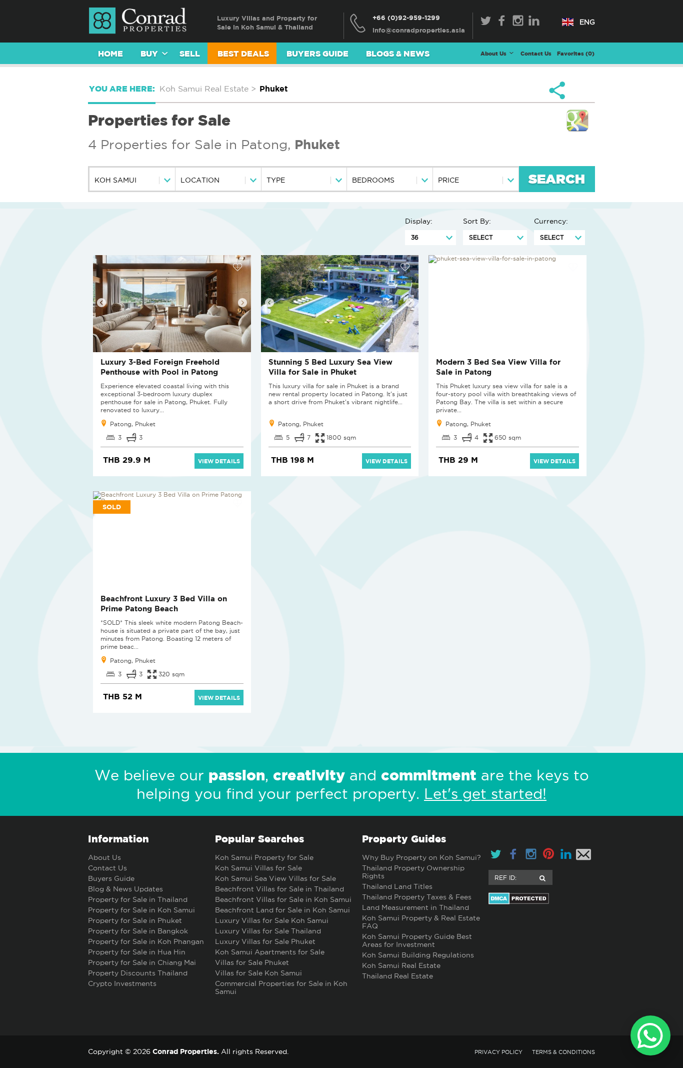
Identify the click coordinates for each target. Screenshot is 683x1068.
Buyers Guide (317, 53)
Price (448, 180)
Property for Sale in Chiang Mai (142, 962)
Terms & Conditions (563, 1052)
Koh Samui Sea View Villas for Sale (275, 878)
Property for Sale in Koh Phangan (146, 941)
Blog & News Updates (125, 889)
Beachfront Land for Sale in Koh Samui (282, 910)
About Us (104, 857)
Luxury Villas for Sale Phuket (265, 941)
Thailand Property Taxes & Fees (417, 897)
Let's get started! (485, 793)
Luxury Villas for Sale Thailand (268, 931)
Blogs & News (398, 53)
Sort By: (477, 221)
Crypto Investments (122, 983)
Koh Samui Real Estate (401, 965)
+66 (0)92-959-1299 (406, 18)
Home (110, 53)
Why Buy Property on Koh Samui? (421, 857)
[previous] (101, 302)
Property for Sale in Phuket (135, 920)
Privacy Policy (498, 1052)
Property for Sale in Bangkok (138, 931)
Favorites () (575, 53)
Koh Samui (115, 180)
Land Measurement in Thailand (415, 907)
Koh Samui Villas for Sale (258, 868)
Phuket (317, 144)
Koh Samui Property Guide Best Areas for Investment (417, 940)
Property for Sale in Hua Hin (137, 952)
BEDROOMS (373, 180)
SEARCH (556, 180)
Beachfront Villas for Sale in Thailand (279, 889)
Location (200, 180)
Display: (418, 221)
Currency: (551, 221)
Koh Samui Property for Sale (264, 857)
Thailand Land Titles (397, 886)
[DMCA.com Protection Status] (541, 898)
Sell (190, 53)
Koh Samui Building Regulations (418, 955)
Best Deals (243, 53)
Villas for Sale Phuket (252, 962)
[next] (242, 302)
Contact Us (536, 53)
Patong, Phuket (133, 424)
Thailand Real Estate (397, 976)
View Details (219, 461)
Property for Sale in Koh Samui (141, 910)
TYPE (275, 180)
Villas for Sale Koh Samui (258, 973)
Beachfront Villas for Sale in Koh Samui (283, 899)
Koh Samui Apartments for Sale (269, 952)
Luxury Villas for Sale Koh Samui (271, 920)
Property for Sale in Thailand (138, 899)
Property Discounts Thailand (138, 973)
